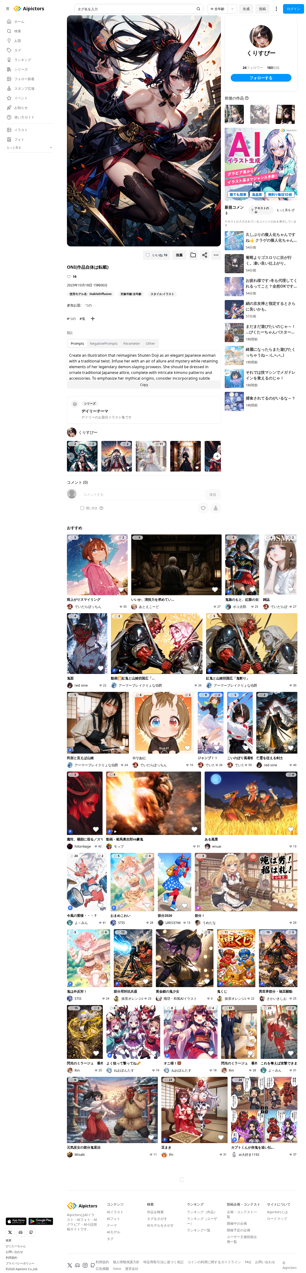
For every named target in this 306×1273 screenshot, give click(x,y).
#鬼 (82, 318)
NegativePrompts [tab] (104, 343)
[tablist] (113, 343)
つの (88, 305)
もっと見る (283, 210)
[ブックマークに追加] (193, 255)
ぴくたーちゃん (16, 1246)
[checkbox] (82, 508)
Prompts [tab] (77, 343)
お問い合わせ (14, 1252)
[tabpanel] (144, 369)
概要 (8, 1240)
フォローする (261, 77)
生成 (246, 8)
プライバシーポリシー (20, 1263)
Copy (144, 384)
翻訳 (70, 332)
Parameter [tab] (131, 343)
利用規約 (11, 1258)
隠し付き (92, 508)
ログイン (293, 8)
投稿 (262, 8)
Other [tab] (150, 343)
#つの (71, 318)
